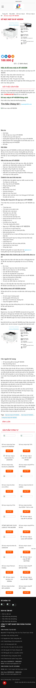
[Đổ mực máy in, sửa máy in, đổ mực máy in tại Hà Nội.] (18, 6)
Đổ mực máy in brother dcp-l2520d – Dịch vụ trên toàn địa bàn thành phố (26, 507)
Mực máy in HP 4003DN (27, 415)
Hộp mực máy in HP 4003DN (12, 415)
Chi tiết (9, 451)
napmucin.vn (27, 250)
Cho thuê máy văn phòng (9, 621)
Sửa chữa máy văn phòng (9, 616)
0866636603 (18, 1)
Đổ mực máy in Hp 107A (25, 444)
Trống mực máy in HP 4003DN (9, 417)
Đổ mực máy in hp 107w (8, 505)
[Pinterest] (9, 56)
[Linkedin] (6, 56)
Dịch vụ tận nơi (6, 614)
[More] (12, 56)
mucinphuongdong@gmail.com (13, 663)
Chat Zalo (33, 548)
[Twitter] (2, 56)
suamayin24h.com (26, 104)
